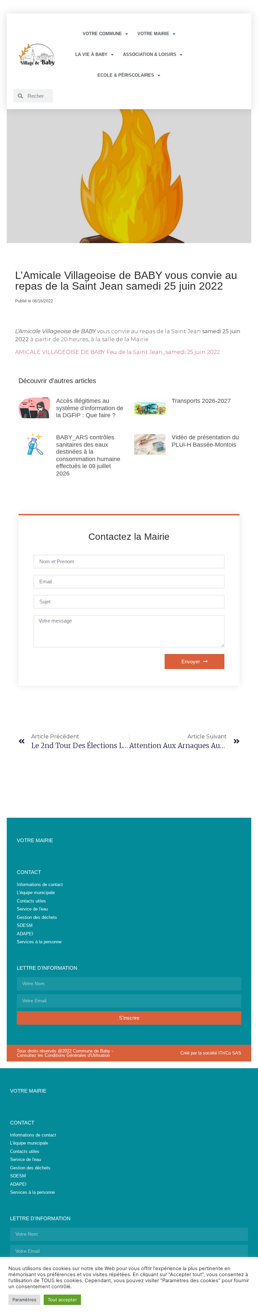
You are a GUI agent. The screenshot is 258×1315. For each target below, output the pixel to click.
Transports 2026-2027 (201, 400)
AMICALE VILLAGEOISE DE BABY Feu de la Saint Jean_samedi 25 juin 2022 (117, 352)
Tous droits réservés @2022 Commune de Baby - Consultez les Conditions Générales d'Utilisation (65, 1053)
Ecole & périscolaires (125, 75)
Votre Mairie (153, 33)
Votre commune (102, 33)
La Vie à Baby (91, 54)
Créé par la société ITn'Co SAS (210, 1052)
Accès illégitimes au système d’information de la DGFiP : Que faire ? (89, 408)
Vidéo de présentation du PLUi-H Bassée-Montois (205, 441)
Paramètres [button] (24, 1299)
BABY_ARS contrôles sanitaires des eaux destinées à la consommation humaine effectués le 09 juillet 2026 (88, 455)
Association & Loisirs (149, 54)
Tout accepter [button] (62, 1299)
